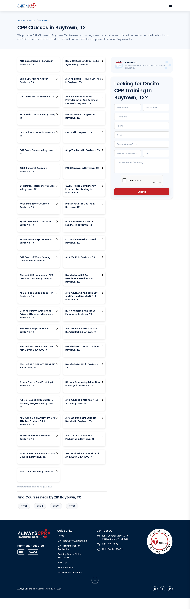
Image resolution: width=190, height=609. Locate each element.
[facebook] (162, 588)
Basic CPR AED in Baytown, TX (37, 471)
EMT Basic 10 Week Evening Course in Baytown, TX (35, 259)
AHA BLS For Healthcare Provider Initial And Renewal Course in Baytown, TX (81, 100)
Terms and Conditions (70, 572)
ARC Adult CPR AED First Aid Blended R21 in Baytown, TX (81, 330)
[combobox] (141, 144)
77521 (24, 506)
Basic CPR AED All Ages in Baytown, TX (34, 80)
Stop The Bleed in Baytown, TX (82, 150)
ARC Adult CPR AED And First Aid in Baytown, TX (81, 401)
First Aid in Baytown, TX (78, 132)
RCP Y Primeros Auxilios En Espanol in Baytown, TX (80, 312)
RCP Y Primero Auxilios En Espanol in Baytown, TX (79, 223)
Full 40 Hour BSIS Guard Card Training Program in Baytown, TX (37, 403)
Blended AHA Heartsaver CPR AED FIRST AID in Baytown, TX (36, 276)
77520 (72, 506)
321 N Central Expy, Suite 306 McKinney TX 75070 (115, 537)
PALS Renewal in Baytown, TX (82, 168)
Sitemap (62, 562)
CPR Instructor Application (72, 540)
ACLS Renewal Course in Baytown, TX (34, 169)
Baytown (44, 20)
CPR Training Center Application (69, 547)
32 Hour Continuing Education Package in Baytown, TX (82, 384)
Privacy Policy (65, 567)
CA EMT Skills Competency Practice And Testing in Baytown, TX (80, 189)
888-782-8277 (110, 544)
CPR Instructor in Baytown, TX (37, 96)
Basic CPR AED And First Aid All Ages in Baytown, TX (82, 62)
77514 (40, 506)
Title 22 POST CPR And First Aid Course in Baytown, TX (37, 455)
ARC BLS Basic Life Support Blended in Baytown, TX (80, 419)
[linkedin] (170, 588)
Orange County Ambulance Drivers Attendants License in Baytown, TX (37, 314)
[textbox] (142, 144)
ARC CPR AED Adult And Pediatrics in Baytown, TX (80, 437)
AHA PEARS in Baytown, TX (80, 257)
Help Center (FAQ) (112, 549)
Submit (142, 191)
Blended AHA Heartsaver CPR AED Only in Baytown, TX (36, 348)
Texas (32, 20)
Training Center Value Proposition (70, 556)
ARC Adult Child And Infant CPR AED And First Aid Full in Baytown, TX (37, 421)
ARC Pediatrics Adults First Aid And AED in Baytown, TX (82, 455)
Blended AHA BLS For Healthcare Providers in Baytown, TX (79, 278)
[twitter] (155, 588)
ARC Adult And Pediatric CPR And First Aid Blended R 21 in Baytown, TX (81, 296)
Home (21, 20)
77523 (56, 506)
